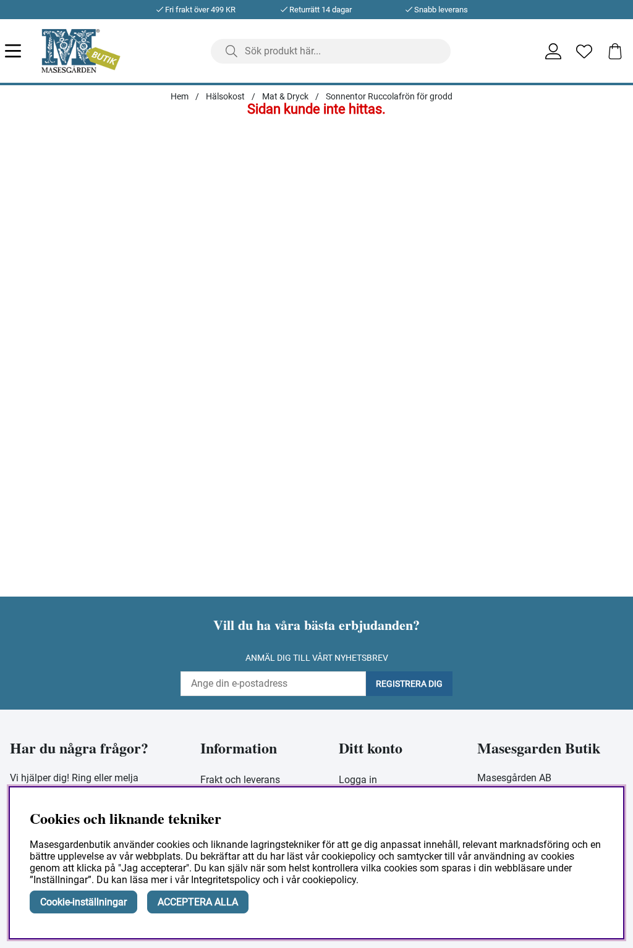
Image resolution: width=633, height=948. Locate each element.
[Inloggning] (553, 51)
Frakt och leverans (240, 780)
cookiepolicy (329, 880)
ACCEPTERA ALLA (198, 902)
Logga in (358, 780)
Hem (180, 96)
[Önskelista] (584, 51)
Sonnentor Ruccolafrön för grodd (389, 96)
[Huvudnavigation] (23, 51)
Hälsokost (225, 96)
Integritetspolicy (225, 880)
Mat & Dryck (285, 96)
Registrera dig (409, 684)
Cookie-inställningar (83, 902)
